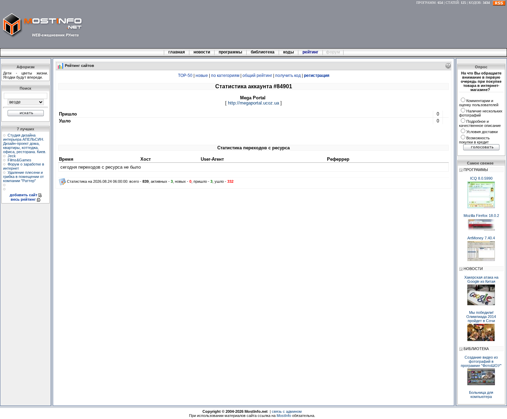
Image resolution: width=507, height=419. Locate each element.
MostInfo (284, 415)
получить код (288, 75)
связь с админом (287, 411)
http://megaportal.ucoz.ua (253, 103)
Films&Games (19, 160)
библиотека (263, 52)
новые (202, 75)
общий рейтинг (257, 75)
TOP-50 (185, 75)
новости (201, 52)
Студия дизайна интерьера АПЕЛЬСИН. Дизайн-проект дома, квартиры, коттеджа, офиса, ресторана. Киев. (24, 143)
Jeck (12, 156)
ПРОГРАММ (426, 2)
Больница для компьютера (481, 394)
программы (230, 52)
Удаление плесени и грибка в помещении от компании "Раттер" (23, 176)
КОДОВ (475, 2)
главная (176, 52)
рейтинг (310, 52)
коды (288, 52)
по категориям (225, 75)
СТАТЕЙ (452, 2)
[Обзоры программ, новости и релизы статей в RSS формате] (499, 2)
